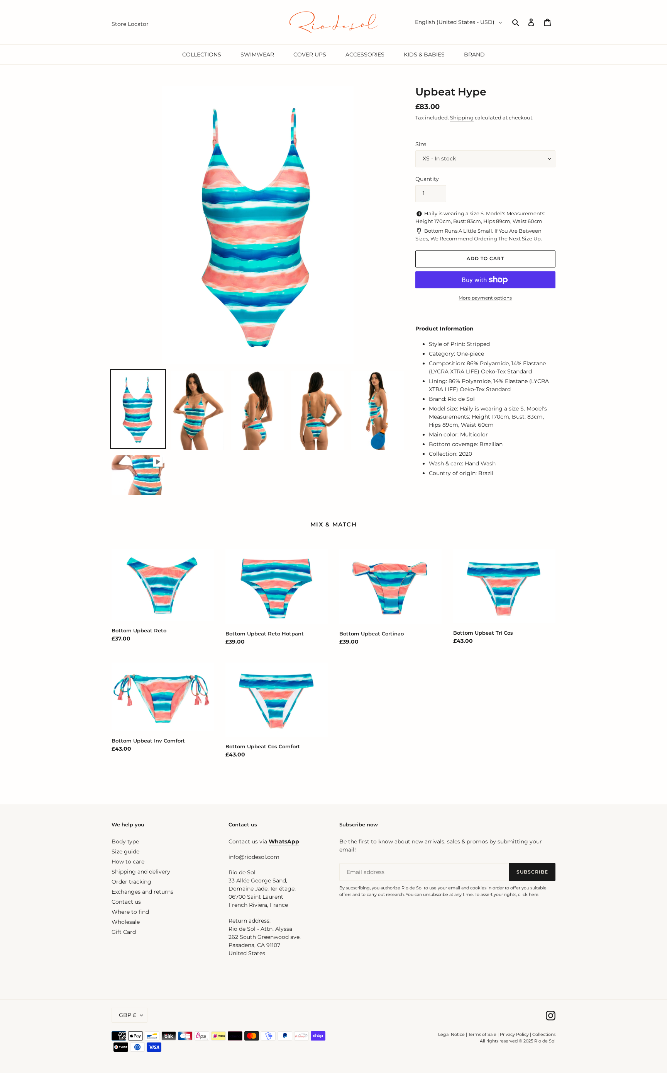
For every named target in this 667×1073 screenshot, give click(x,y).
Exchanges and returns (142, 891)
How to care (128, 861)
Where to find (130, 911)
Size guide (125, 851)
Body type (125, 841)
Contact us (126, 901)
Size (420, 144)
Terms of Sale (482, 1034)
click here (528, 894)
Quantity (427, 178)
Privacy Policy (515, 1034)
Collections (543, 1034)
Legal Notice (451, 1034)
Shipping (462, 117)
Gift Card (124, 931)
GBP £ (127, 1015)
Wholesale (126, 921)
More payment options (485, 298)
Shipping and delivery (141, 871)
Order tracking (131, 881)
